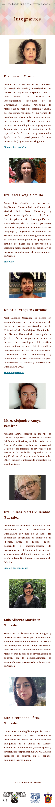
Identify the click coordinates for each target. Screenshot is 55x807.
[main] (27, 17)
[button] (3, 4)
